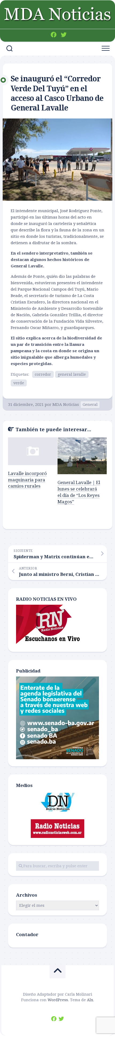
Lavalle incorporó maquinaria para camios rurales (27, 480)
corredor (43, 374)
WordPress (58, 1000)
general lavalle (72, 374)
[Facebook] (53, 35)
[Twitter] (64, 35)
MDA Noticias (65, 404)
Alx (90, 1000)
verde (18, 383)
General (90, 404)
